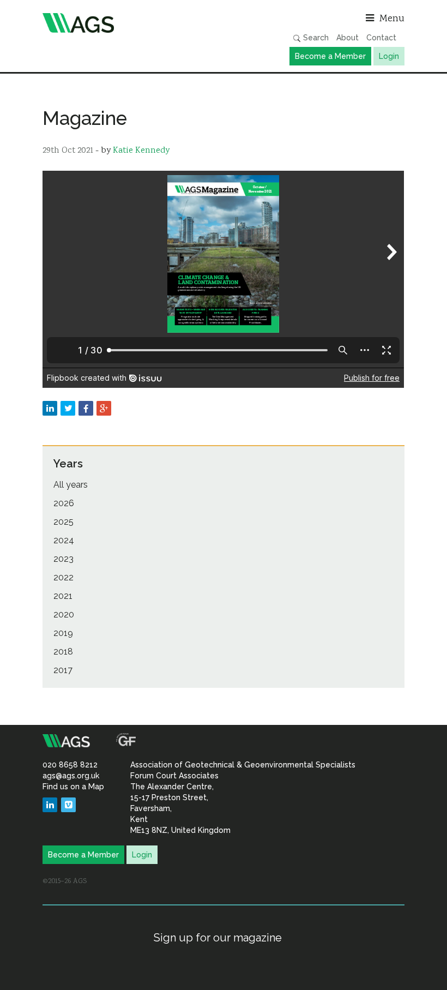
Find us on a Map (73, 786)
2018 (63, 651)
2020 (63, 614)
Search (315, 37)
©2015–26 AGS (65, 881)
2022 (63, 577)
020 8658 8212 (70, 764)
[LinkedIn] (50, 804)
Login (389, 56)
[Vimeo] (68, 804)
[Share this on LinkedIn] (50, 408)
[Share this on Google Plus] (103, 408)
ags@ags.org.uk (71, 775)
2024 (63, 540)
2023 (63, 559)
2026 (63, 503)
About (347, 37)
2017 (63, 670)
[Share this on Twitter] (68, 408)
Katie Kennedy (141, 151)
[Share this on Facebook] (85, 408)
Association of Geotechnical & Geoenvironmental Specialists (130, 23)
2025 (63, 522)
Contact (381, 37)
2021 (63, 596)
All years (70, 484)
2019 (63, 633)
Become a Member (330, 56)
